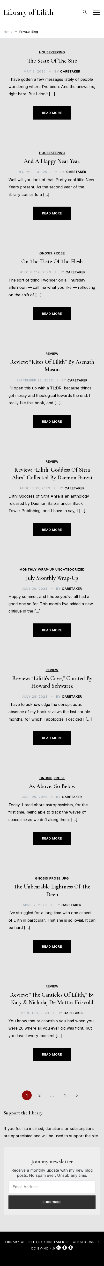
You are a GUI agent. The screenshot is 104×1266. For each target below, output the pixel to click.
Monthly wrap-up (37, 569)
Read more (52, 113)
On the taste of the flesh (52, 261)
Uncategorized (70, 569)
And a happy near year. (52, 161)
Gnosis (45, 253)
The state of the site (52, 60)
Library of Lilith (28, 12)
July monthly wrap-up (52, 577)
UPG (65, 878)
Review (52, 353)
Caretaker (70, 71)
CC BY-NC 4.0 (43, 1248)
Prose (59, 253)
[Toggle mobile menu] (96, 12)
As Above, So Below (52, 786)
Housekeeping (52, 52)
